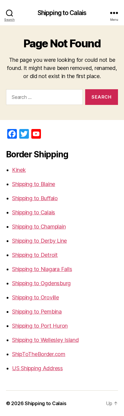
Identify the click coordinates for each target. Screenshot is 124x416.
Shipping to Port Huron (40, 326)
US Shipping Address (37, 368)
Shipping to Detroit (35, 255)
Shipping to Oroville (35, 297)
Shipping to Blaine (33, 184)
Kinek (19, 170)
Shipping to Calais (62, 13)
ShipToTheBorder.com (38, 354)
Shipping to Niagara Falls (42, 269)
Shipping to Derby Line (39, 241)
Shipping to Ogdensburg (41, 283)
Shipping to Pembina (37, 311)
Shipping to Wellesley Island (45, 340)
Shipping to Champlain (39, 226)
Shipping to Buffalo (35, 198)
